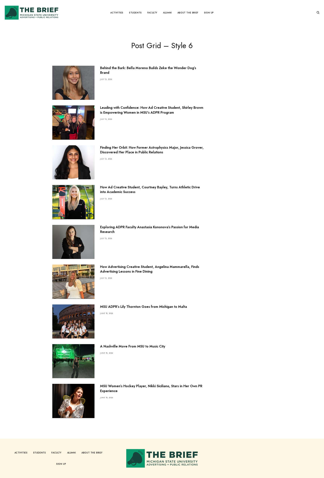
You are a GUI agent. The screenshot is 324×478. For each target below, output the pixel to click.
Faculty (56, 452)
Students (39, 452)
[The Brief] (31, 13)
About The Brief (91, 452)
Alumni (71, 452)
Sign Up (61, 464)
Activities (21, 452)
